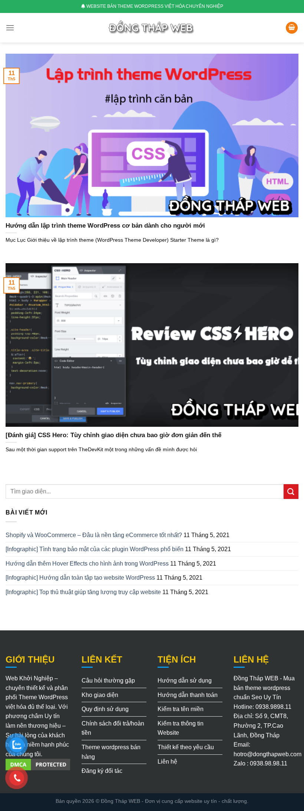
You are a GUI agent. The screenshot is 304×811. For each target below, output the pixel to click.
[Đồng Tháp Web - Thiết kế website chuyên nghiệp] (152, 27)
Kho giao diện (100, 695)
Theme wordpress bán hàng (111, 752)
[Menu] (10, 28)
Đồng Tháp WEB (120, 801)
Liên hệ (167, 761)
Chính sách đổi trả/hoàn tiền (113, 728)
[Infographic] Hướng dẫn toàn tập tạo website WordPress (80, 577)
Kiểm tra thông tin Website (181, 728)
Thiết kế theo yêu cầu (186, 747)
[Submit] (291, 491)
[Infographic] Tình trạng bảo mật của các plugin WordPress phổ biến (95, 549)
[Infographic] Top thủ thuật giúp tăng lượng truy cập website (83, 592)
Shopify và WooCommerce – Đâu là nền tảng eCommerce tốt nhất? (94, 535)
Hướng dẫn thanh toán (188, 695)
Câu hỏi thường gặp (108, 680)
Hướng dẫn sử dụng (185, 680)
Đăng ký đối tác (102, 771)
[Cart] (292, 28)
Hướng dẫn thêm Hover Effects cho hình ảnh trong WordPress (87, 563)
